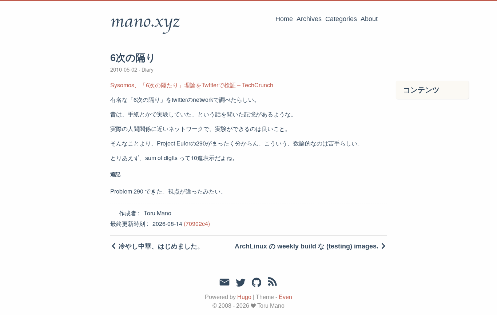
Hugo (244, 297)
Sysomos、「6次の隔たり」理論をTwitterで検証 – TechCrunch (191, 85)
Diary (147, 69)
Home (284, 19)
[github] (256, 283)
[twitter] (240, 283)
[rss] (272, 283)
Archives (309, 19)
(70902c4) (197, 223)
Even (285, 297)
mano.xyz (145, 21)
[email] (224, 282)
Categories (341, 19)
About (369, 19)
